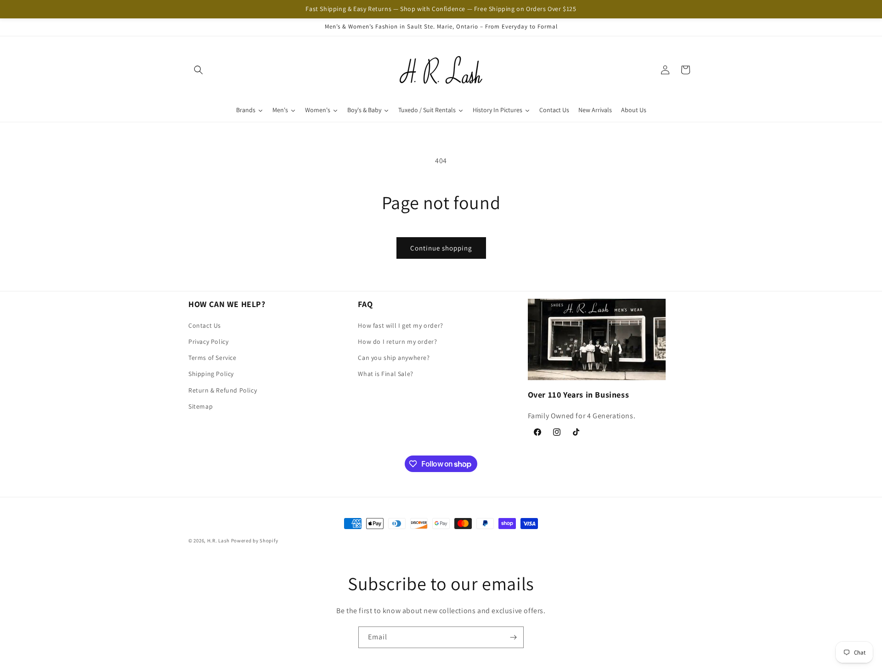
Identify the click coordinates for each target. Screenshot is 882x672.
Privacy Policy (208, 341)
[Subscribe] (513, 637)
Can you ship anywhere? (394, 357)
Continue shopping (441, 248)
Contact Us (204, 325)
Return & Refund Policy (222, 390)
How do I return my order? (397, 341)
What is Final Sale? (385, 374)
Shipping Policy (211, 374)
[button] (198, 70)
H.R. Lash (218, 540)
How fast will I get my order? (400, 325)
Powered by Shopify (254, 540)
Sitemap (200, 406)
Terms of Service (212, 357)
